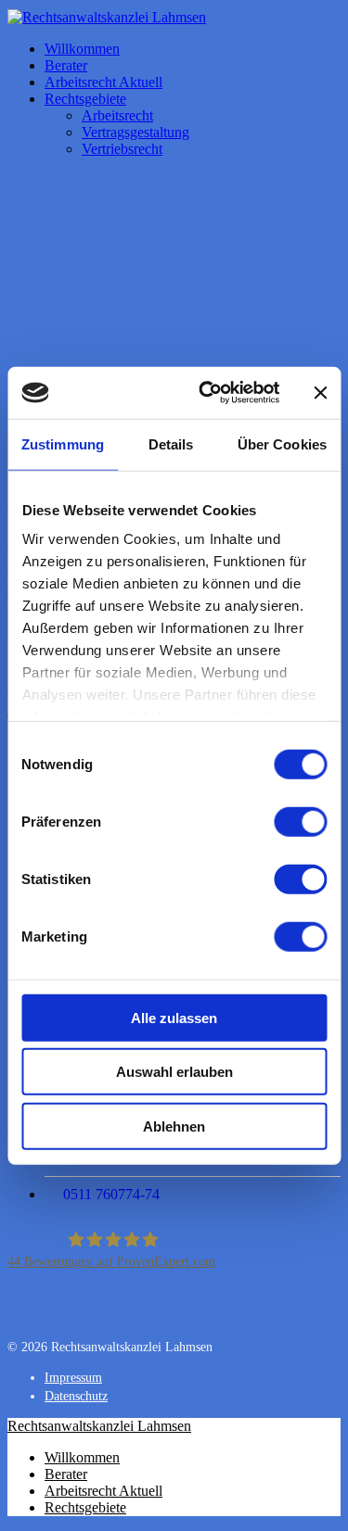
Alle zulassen (174, 1017)
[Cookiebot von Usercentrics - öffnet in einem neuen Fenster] (207, 393)
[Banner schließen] (320, 392)
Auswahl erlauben (174, 1072)
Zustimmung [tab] (62, 443)
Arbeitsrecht (117, 115)
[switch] (300, 821)
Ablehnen (174, 1125)
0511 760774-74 (111, 1194)
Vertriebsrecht (122, 149)
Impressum (73, 1378)
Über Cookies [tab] (282, 443)
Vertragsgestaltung (135, 132)
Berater (66, 65)
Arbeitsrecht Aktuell (103, 82)
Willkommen (82, 49)
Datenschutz (76, 1396)
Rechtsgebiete (85, 99)
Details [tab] (171, 443)
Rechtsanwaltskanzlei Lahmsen (99, 1426)
